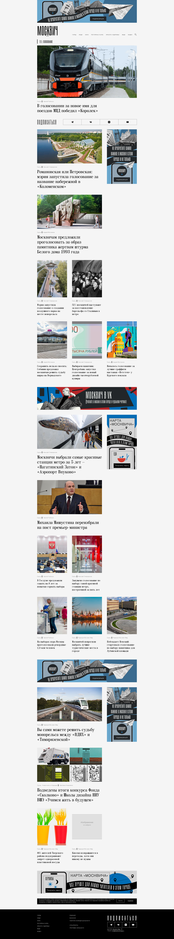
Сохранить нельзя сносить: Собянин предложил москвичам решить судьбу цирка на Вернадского (52, 371)
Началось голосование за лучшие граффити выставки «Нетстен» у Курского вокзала (121, 371)
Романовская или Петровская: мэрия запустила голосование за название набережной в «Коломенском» (67, 179)
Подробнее (130, 900)
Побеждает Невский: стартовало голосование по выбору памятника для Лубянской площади (121, 646)
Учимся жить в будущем (49, 785)
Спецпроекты (74, 925)
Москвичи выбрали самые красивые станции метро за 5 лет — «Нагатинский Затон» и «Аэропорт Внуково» (69, 464)
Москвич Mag (116, 929)
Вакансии (73, 918)
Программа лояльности (77, 928)
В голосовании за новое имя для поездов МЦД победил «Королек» (67, 108)
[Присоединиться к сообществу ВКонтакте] (91, 122)
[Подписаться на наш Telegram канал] (72, 122)
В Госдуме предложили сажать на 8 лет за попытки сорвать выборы (50, 583)
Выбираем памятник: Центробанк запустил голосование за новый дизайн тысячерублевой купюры (85, 372)
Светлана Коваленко (66, 785)
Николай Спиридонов (50, 167)
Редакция (73, 915)
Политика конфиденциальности (80, 920)
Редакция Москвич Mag (85, 638)
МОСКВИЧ (47, 31)
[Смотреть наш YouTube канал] (127, 122)
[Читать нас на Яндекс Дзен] (109, 122)
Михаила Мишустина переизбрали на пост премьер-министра (68, 525)
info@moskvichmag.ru (118, 930)
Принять (120, 900)
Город (39, 101)
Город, (39, 785)
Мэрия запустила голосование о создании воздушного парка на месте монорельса (50, 310)
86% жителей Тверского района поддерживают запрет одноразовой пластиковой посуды (50, 858)
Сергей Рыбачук (48, 101)
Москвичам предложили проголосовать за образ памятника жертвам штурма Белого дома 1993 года (62, 244)
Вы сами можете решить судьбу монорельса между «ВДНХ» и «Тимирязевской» (66, 735)
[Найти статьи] (136, 35)
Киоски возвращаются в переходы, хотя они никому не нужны (85, 856)
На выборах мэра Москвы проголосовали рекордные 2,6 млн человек (51, 645)
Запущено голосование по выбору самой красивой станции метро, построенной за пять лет (86, 585)
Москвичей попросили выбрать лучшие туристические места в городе (85, 646)
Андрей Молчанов (49, 232)
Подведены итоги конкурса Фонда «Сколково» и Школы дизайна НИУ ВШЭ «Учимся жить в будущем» (68, 795)
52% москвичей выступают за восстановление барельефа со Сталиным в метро (86, 310)
